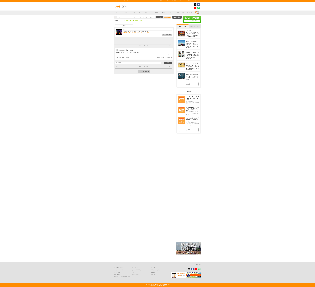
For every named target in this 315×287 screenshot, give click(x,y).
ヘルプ (134, 272)
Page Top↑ (198, 264)
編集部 (156, 12)
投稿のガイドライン (137, 270)
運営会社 (153, 272)
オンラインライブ (148, 12)
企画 (183, 12)
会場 (134, 12)
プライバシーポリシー (156, 270)
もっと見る (189, 84)
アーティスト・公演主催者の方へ (122, 276)
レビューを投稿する (143, 71)
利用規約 (153, 267)
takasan (121, 50)
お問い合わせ (135, 274)
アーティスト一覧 (118, 270)
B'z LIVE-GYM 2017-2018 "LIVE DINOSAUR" (135, 31)
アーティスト (127, 12)
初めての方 (135, 267)
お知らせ (153, 274)
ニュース (170, 12)
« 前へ (117, 45)
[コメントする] (125, 57)
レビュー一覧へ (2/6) (143, 45)
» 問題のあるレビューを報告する (164, 57)
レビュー (123, 25)
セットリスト (118, 12)
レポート (163, 12)
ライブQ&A (176, 12)
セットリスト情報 (118, 267)
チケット (140, 12)
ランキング (189, 12)
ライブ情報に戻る (167, 34)
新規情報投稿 (177, 17)
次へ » (170, 45)
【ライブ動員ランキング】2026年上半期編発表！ (134, 20)
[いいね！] (118, 57)
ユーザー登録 (117, 272)
